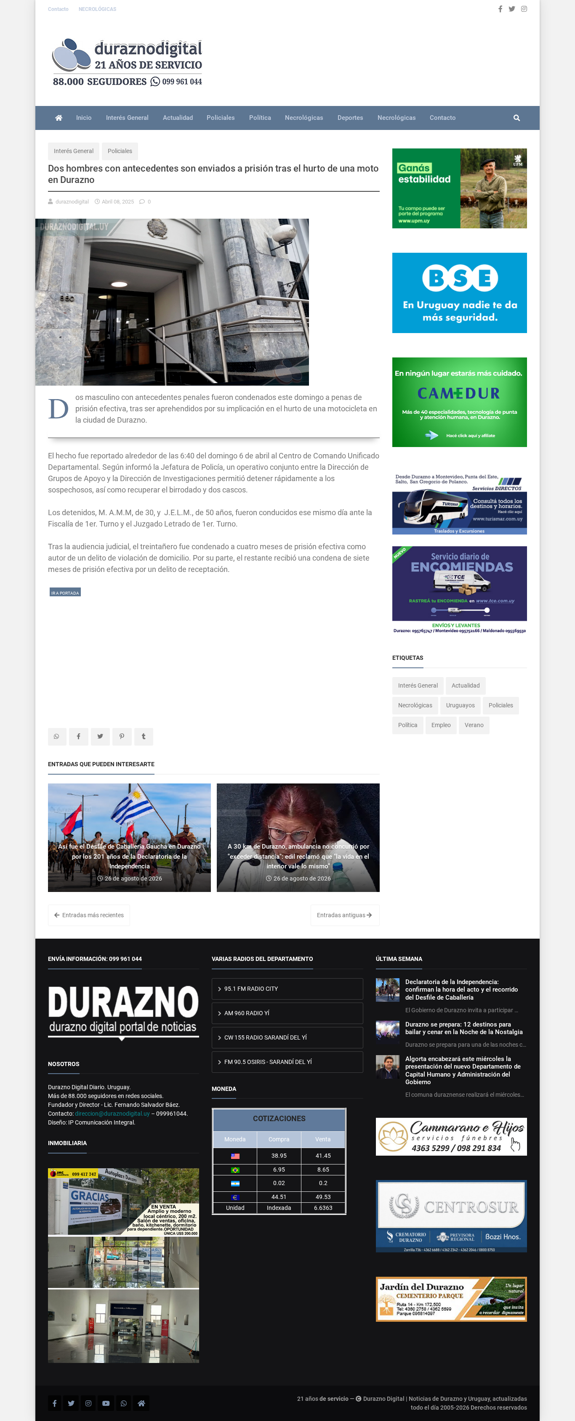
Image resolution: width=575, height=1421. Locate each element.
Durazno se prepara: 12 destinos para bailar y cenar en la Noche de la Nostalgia (464, 1028)
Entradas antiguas (342, 915)
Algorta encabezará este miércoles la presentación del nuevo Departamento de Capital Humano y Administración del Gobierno (463, 1070)
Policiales (221, 118)
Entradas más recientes (92, 915)
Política (260, 118)
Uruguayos (460, 705)
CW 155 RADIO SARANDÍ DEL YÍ (265, 1037)
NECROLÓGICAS (97, 9)
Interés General (127, 118)
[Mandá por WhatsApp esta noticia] (57, 737)
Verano (474, 725)
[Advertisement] (214, 656)
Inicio (84, 118)
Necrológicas (304, 118)
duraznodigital (72, 201)
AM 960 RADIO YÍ (246, 1013)
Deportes (350, 118)
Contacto (59, 9)
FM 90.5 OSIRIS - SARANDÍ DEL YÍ (267, 1061)
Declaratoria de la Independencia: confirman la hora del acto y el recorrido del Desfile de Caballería (461, 989)
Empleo (441, 725)
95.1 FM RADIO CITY (250, 988)
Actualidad (178, 118)
